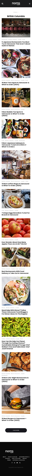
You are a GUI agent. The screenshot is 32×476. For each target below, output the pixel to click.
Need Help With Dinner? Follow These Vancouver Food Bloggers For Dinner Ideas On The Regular (15, 312)
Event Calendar (12, 457)
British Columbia (12, 39)
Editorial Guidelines (19, 460)
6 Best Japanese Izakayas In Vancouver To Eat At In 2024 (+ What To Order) (14, 145)
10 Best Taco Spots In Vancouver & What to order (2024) (15, 83)
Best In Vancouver (15, 80)
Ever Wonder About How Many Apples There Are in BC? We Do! (14, 243)
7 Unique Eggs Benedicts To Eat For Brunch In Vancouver (16, 214)
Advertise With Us (24, 457)
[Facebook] (12, 462)
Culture (3, 338)
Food (23, 39)
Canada (19, 39)
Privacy (25, 458)
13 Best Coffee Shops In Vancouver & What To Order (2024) (15, 185)
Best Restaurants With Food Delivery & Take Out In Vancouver (15, 272)
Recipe (3, 307)
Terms (9, 460)
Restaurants (5, 39)
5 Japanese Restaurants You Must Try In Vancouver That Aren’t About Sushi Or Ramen (16, 44)
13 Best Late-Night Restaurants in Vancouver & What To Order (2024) (15, 379)
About (4, 457)
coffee (26, 181)
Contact (7, 458)
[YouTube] (17, 462)
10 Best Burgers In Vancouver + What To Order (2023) (14, 419)
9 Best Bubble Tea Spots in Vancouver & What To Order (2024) (13, 114)
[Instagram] (14, 462)
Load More (16, 430)
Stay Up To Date (16, 458)
